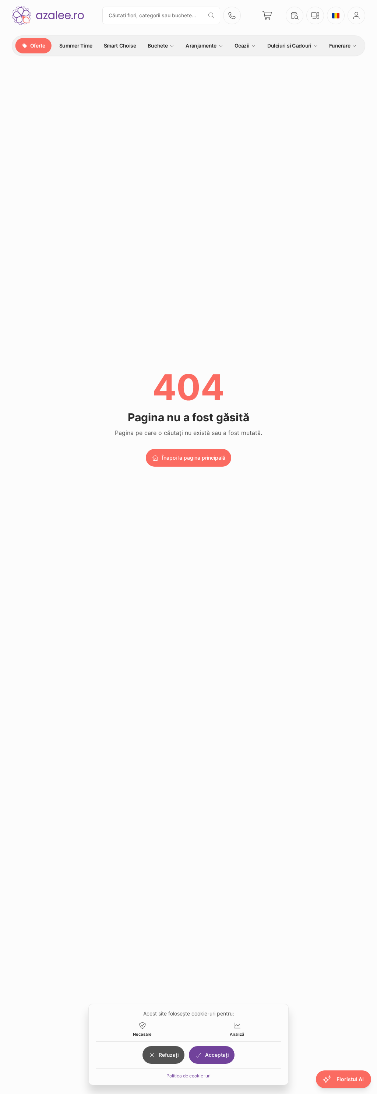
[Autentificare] (356, 15)
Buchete (158, 45)
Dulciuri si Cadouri (289, 45)
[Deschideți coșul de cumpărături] (267, 15)
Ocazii (242, 45)
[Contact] (232, 15)
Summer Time (75, 45)
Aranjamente (201, 45)
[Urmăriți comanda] (294, 15)
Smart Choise (120, 45)
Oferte (37, 45)
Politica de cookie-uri (188, 1076)
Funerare (339, 45)
